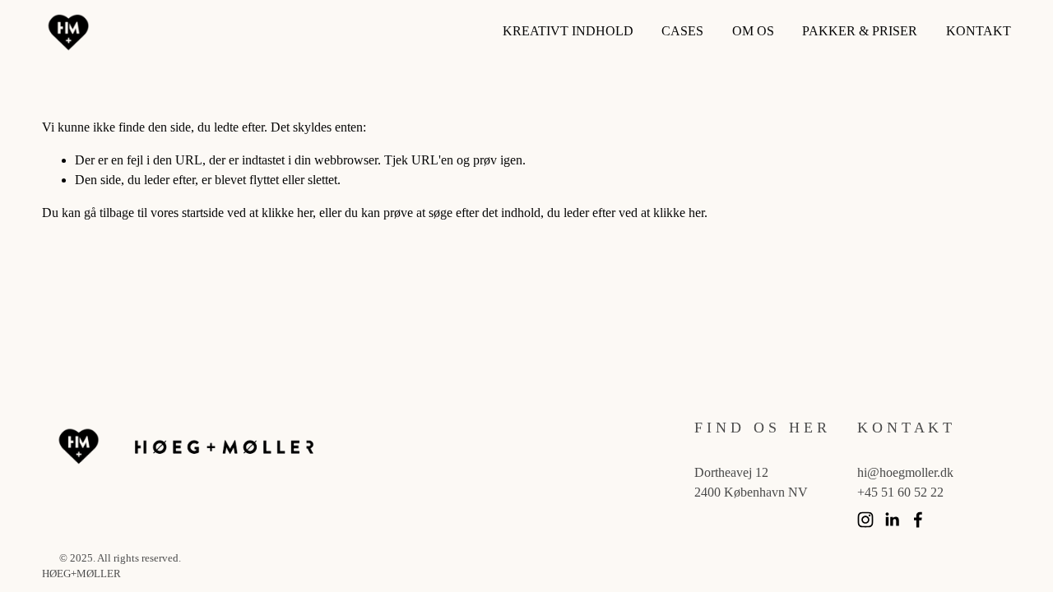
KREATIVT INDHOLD (568, 31)
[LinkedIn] (892, 519)
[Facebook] (918, 519)
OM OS (753, 31)
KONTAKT (978, 31)
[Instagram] (865, 519)
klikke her (287, 213)
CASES (682, 31)
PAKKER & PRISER (859, 31)
